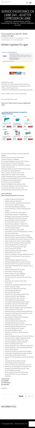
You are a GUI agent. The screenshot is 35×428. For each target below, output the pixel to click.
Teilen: (20, 396)
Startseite (8, 21)
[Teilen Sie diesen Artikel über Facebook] (26, 396)
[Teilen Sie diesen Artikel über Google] (32, 396)
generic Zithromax (6, 193)
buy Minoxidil (5, 384)
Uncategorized (18, 21)
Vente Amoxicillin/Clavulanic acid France (12, 195)
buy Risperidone (6, 382)
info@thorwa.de (8, 38)
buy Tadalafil (4, 380)
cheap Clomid (5, 379)
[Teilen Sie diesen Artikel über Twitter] (29, 396)
